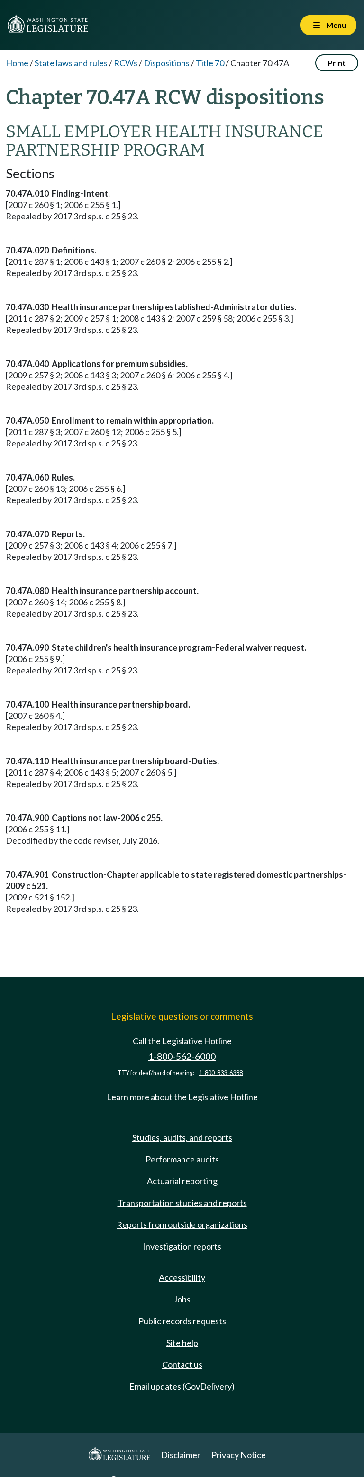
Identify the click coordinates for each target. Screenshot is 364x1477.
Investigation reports (182, 1246)
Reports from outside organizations (182, 1224)
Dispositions (167, 63)
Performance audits (182, 1159)
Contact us (182, 1364)
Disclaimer (180, 1455)
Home (17, 63)
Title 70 (210, 63)
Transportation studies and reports (182, 1202)
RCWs (125, 63)
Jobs (182, 1299)
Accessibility (182, 1277)
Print (337, 62)
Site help (182, 1342)
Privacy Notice (238, 1455)
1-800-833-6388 (221, 1072)
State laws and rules (71, 63)
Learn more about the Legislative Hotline (182, 1097)
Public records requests (182, 1321)
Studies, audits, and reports (182, 1137)
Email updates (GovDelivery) (182, 1386)
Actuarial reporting (182, 1181)
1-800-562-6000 (182, 1056)
